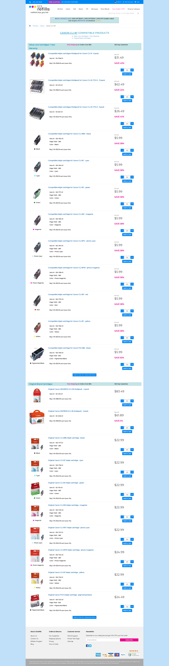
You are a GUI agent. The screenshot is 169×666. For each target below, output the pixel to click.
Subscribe (129, 640)
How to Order (53, 644)
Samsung (94, 9)
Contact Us (34, 639)
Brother (60, 9)
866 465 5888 (37, 2)
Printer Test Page (73, 639)
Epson (81, 9)
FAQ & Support (72, 636)
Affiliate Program (36, 641)
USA (118, 2)
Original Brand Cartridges (82, 38)
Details (98, 21)
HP (87, 9)
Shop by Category (134, 9)
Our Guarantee (54, 636)
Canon (68, 9)
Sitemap (70, 641)
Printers (35, 26)
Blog (32, 644)
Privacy (51, 641)
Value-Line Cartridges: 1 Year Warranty (86, 36)
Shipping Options (55, 639)
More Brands (105, 9)
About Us (34, 636)
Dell (74, 9)
